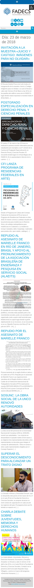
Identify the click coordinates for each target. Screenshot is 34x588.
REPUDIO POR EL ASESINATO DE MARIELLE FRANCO (15, 334)
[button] (31, 7)
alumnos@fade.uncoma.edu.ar (18, 584)
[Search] (32, 28)
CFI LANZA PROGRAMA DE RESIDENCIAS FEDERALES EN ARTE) (12, 171)
